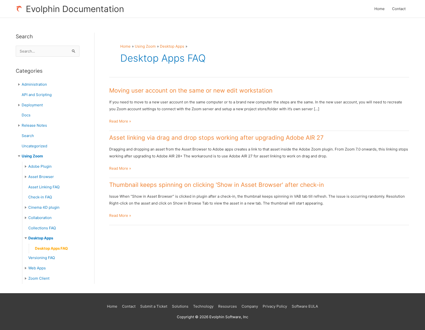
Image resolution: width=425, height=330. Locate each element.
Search (28, 135)
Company (250, 306)
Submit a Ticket (153, 306)
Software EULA (305, 306)
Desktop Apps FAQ (51, 248)
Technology (203, 306)
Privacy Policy (275, 306)
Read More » (120, 122)
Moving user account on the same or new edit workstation (191, 90)
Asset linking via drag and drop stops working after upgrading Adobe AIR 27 (216, 137)
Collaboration (40, 217)
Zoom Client (38, 278)
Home (379, 8)
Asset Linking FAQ (44, 187)
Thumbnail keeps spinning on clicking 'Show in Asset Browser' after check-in (216, 184)
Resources (227, 306)
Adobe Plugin (40, 166)
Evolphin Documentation (75, 9)
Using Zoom (32, 156)
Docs (26, 115)
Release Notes (34, 125)
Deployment (32, 105)
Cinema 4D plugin (44, 207)
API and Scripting (37, 94)
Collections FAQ (42, 228)
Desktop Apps (40, 238)
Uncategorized (34, 146)
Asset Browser (41, 176)
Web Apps (37, 268)
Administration (34, 84)
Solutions (180, 306)
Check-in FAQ (40, 197)
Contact (399, 8)
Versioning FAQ (41, 257)
